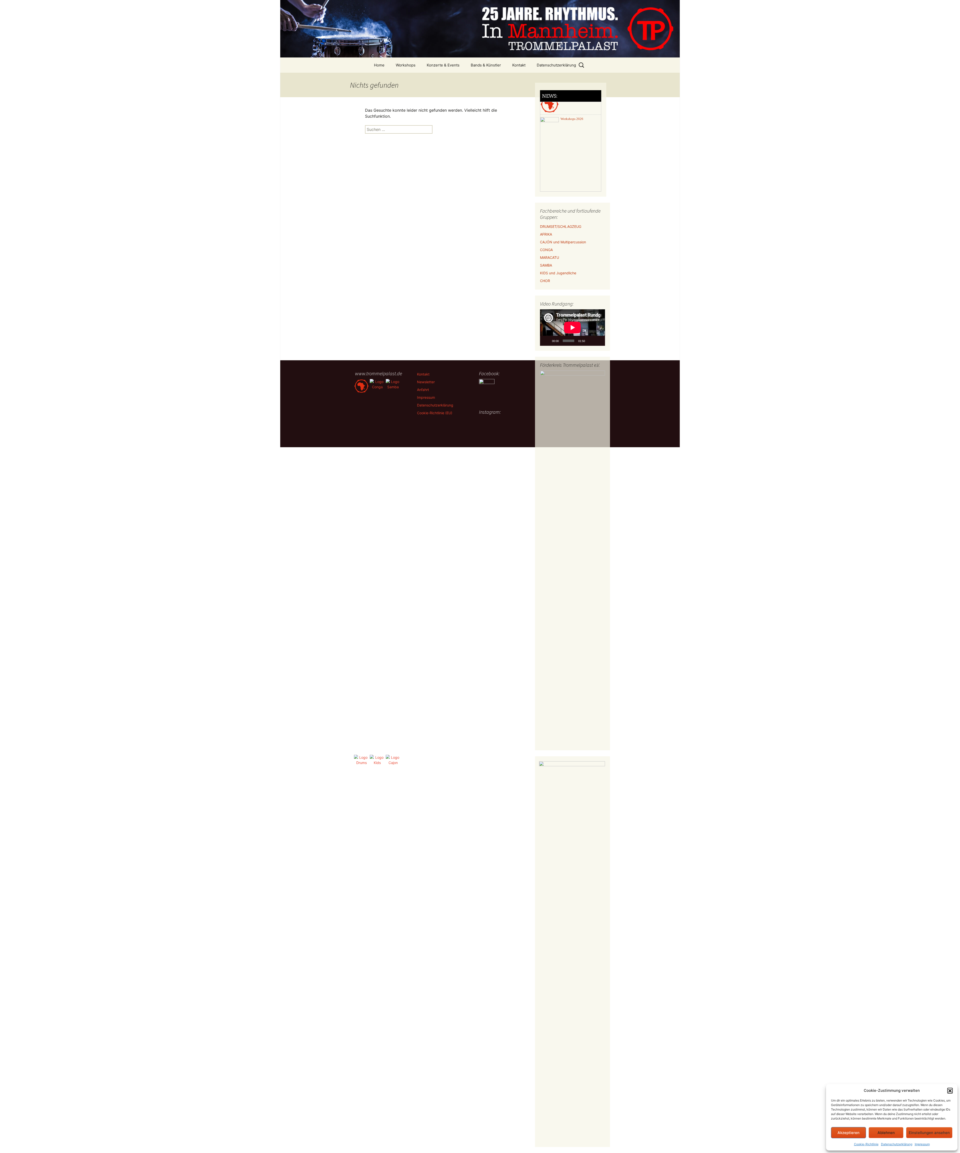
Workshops (406, 65)
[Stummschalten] (590, 340)
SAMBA (546, 265)
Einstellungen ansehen (929, 1132)
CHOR (545, 281)
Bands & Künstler (486, 65)
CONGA (546, 250)
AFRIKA (546, 234)
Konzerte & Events (443, 65)
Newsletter (426, 382)
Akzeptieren (849, 1132)
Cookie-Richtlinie (866, 1144)
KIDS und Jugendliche (558, 273)
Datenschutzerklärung (896, 1144)
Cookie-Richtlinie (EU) (434, 413)
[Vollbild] (598, 340)
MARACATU (549, 257)
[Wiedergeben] (546, 340)
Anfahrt (423, 389)
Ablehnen (886, 1132)
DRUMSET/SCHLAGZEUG (560, 226)
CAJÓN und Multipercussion (563, 242)
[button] (950, 1090)
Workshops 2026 (571, 106)
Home (379, 65)
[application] (572, 327)
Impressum (922, 1144)
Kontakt (519, 65)
